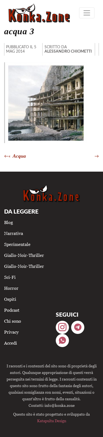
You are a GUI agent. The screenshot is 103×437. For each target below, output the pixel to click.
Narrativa (13, 233)
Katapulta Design (51, 420)
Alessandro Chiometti (68, 51)
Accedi (10, 342)
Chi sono (12, 321)
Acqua (19, 156)
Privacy (11, 332)
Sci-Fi (10, 277)
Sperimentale (17, 244)
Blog (8, 222)
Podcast (12, 310)
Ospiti (10, 299)
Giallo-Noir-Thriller (24, 255)
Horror (11, 288)
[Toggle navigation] (86, 12)
